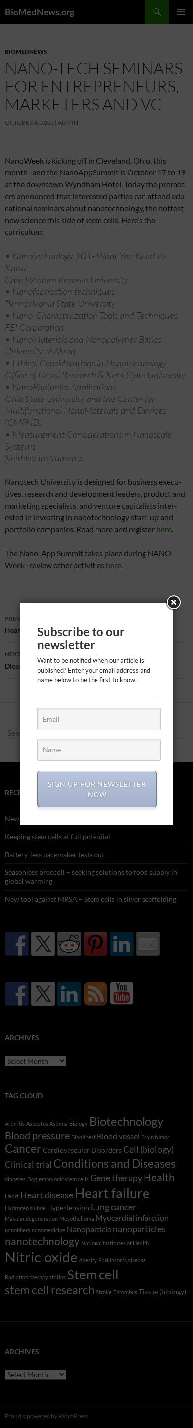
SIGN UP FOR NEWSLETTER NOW (97, 789)
